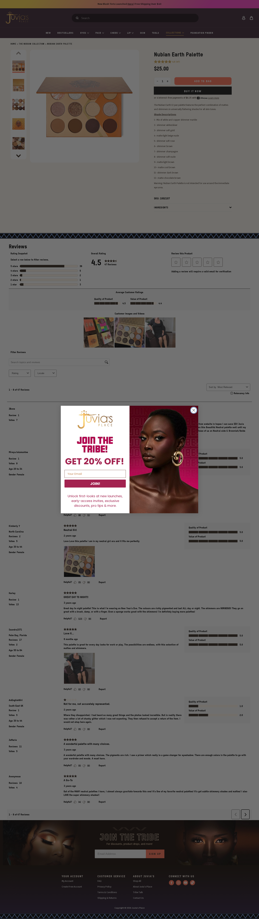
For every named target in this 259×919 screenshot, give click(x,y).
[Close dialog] (194, 410)
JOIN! (95, 483)
